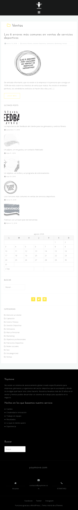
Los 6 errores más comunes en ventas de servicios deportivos (29, 196)
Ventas (64, 43)
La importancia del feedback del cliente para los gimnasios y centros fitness (35, 126)
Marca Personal (13, 332)
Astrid (49, 505)
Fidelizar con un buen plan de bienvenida (20, 220)
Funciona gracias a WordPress (27, 505)
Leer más (12, 96)
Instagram (49, 501)
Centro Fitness (27, 43)
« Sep (7, 269)
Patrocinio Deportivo (14, 343)
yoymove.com (38, 467)
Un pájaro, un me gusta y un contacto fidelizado (23, 150)
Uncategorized (12, 353)
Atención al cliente (13, 315)
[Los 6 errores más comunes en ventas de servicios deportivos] (30, 63)
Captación (10, 318)
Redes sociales (12, 346)
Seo (8, 350)
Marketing (58, 43)
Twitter (39, 501)
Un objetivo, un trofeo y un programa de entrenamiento (26, 173)
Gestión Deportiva (39, 43)
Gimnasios (50, 43)
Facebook (28, 501)
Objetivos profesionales (16, 339)
